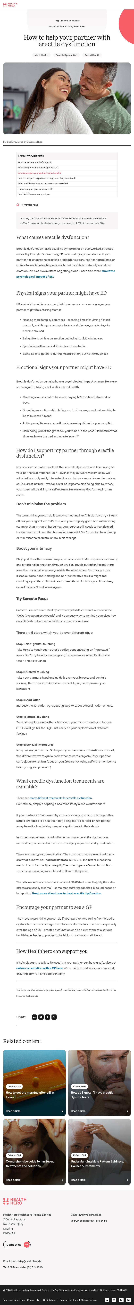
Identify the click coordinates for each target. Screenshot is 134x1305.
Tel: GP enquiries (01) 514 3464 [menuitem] (89, 1220)
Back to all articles (70, 20)
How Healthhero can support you (34, 194)
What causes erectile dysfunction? (34, 162)
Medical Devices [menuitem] (88, 1300)
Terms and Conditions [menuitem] (14, 1300)
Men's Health (41, 55)
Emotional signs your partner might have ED (39, 173)
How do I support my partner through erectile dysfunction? (46, 178)
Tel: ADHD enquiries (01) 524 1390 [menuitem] (23, 1267)
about (106, 271)
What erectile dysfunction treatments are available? (43, 183)
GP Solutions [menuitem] (49, 1300)
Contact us (14, 1244)
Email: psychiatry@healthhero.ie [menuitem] (22, 1261)
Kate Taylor (79, 26)
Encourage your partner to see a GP (35, 189)
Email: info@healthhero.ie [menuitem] (86, 1214)
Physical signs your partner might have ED (38, 167)
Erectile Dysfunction (66, 55)
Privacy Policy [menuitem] (33, 1300)
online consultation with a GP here (39, 968)
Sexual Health (92, 55)
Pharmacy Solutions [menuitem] (68, 1300)
